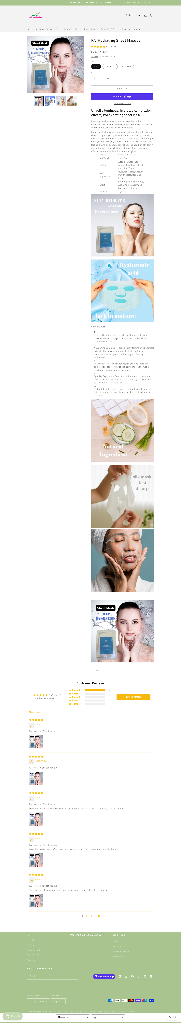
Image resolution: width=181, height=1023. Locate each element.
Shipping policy (110, 1011)
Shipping (94, 56)
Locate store (118, 956)
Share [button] (97, 670)
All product (32, 940)
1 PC (96, 66)
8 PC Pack (126, 66)
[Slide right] (81, 101)
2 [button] (86, 916)
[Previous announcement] (66, 2)
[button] (54, 29)
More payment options (122, 103)
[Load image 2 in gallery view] (50, 101)
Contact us (31, 960)
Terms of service (96, 1011)
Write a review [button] (133, 696)
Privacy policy (82, 1011)
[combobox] (73, 1017)
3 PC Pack (110, 66)
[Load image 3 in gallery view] (61, 101)
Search (115, 941)
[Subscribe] (74, 976)
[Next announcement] (115, 2)
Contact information (126, 1011)
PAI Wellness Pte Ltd (40, 1011)
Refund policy (69, 1011)
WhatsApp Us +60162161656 (85, 934)
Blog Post (116, 946)
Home (29, 935)
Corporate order (34, 950)
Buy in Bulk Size (34, 955)
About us (31, 945)
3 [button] (91, 916)
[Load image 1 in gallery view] (39, 101)
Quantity (94, 73)
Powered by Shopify (54, 1011)
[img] (36, 719)
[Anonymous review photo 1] (36, 742)
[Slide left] (30, 101)
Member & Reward (120, 951)
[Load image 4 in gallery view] (72, 101)
